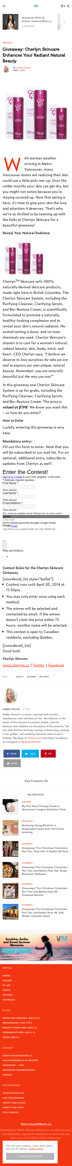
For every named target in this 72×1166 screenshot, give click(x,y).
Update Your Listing (14, 1102)
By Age (6, 985)
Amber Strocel (23, 67)
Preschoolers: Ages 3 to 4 (17, 1022)
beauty (20, 677)
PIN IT (25, 257)
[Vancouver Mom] (36, 6)
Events (6, 990)
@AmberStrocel (31, 741)
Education (27, 821)
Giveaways (27, 843)
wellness (44, 677)
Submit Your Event (13, 1107)
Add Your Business (13, 1097)
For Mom (7, 43)
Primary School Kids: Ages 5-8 (20, 1027)
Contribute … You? (13, 1065)
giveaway (31, 677)
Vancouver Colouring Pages (19, 1069)
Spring (6, 975)
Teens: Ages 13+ (11, 1037)
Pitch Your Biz (11, 1112)
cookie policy (36, 1148)
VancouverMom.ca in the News (20, 1060)
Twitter (39, 664)
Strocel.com (34, 738)
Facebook (56, 664)
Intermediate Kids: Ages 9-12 (19, 1032)
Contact (7, 1074)
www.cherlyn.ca (16, 664)
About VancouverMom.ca (17, 1055)
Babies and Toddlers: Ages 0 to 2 (21, 1018)
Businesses (9, 999)
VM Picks (7, 994)
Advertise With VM (13, 1092)
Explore (7, 980)
